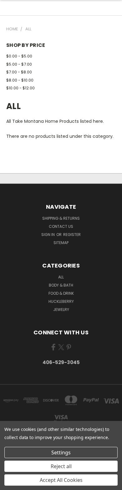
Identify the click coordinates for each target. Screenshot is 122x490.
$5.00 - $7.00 (19, 64)
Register (72, 234)
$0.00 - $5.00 (19, 56)
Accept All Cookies (61, 480)
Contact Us (61, 226)
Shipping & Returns (61, 218)
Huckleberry (61, 301)
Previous (9, 483)
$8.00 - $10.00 (19, 80)
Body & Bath (61, 285)
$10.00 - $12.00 (20, 88)
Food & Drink (61, 293)
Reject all (61, 466)
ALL (61, 277)
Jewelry (61, 309)
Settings (61, 452)
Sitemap (61, 242)
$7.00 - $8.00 (19, 72)
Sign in (48, 234)
